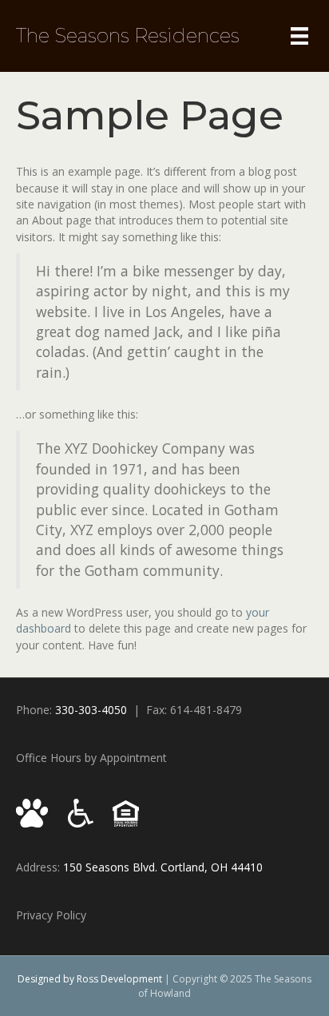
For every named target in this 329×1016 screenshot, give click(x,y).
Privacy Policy (51, 915)
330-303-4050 (91, 709)
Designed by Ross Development (90, 979)
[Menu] (299, 36)
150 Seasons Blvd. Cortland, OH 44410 (163, 867)
